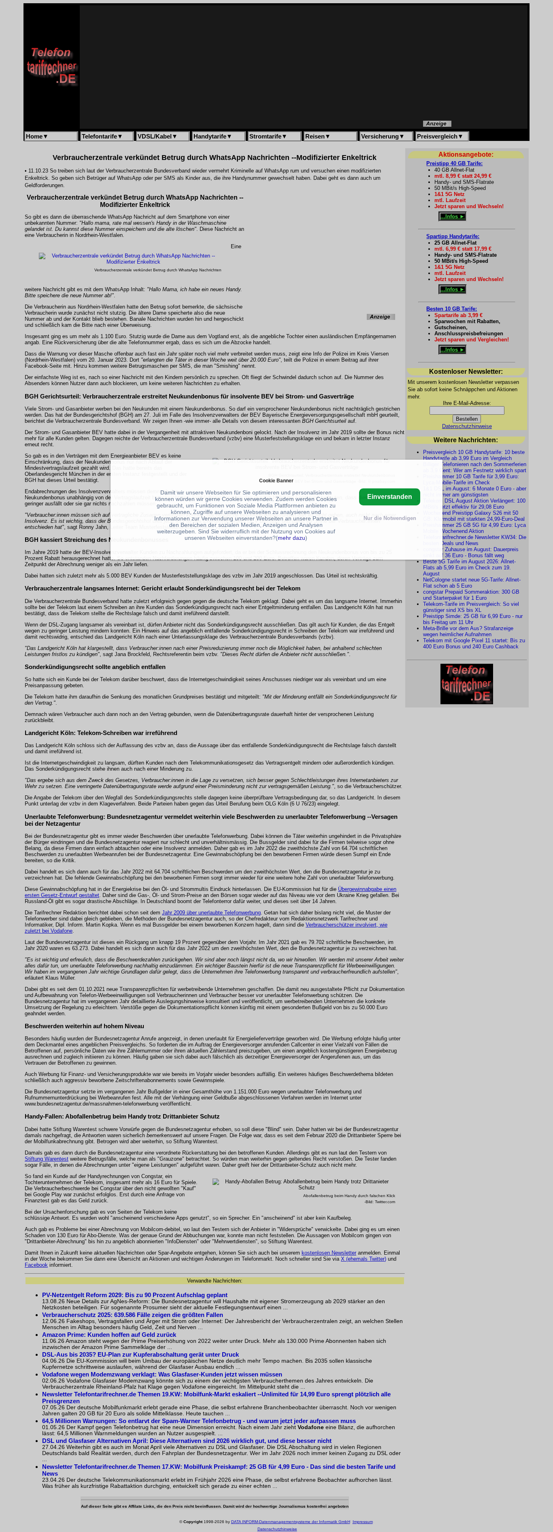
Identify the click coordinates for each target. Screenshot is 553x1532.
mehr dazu (291, 537)
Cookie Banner (276, 480)
